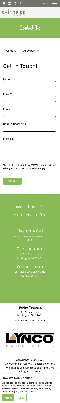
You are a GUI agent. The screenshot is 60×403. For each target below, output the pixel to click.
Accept (8, 397)
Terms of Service (30, 168)
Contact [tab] (11, 50)
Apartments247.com (17, 363)
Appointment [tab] (31, 50)
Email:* (7, 94)
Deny (21, 397)
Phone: (7, 109)
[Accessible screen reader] (3, 3)
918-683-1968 (31, 320)
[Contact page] (9, 3)
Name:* (7, 79)
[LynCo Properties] (30, 340)
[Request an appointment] (15, 3)
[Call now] (21, 3)
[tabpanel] (30, 122)
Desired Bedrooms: (14, 124)
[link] (30, 314)
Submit (12, 181)
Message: (8, 138)
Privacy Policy (10, 168)
